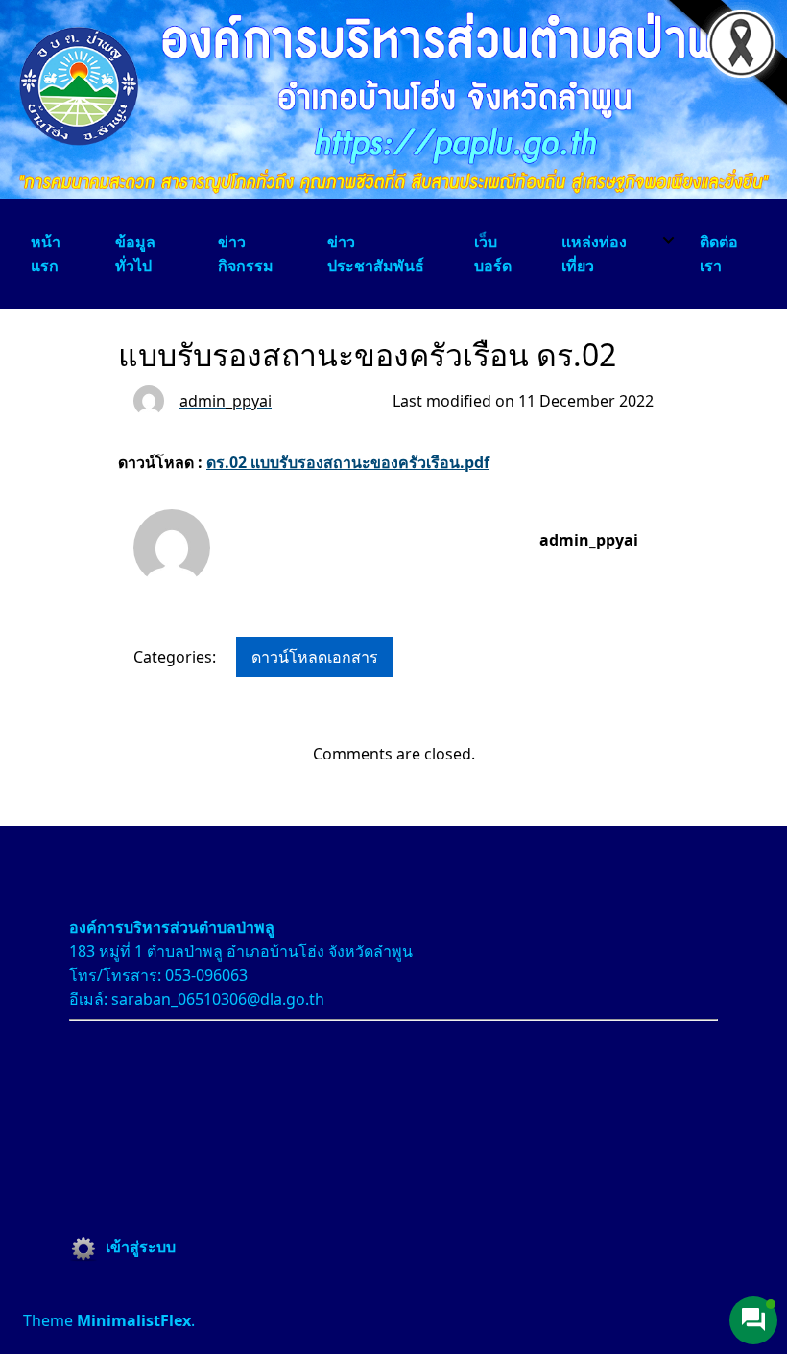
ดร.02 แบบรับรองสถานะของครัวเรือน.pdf (347, 462)
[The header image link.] (393, 193)
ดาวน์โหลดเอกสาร (314, 656)
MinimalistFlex (134, 1320)
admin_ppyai (588, 539)
